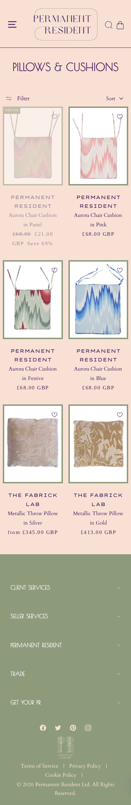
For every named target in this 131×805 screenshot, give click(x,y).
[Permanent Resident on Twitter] (58, 727)
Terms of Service (39, 765)
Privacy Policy (85, 765)
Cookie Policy (61, 774)
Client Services (30, 587)
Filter (23, 98)
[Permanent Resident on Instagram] (88, 727)
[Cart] (120, 25)
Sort (110, 98)
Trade (17, 674)
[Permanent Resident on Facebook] (43, 727)
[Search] (109, 25)
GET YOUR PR (25, 702)
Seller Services (29, 616)
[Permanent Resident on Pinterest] (73, 727)
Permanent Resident (36, 645)
